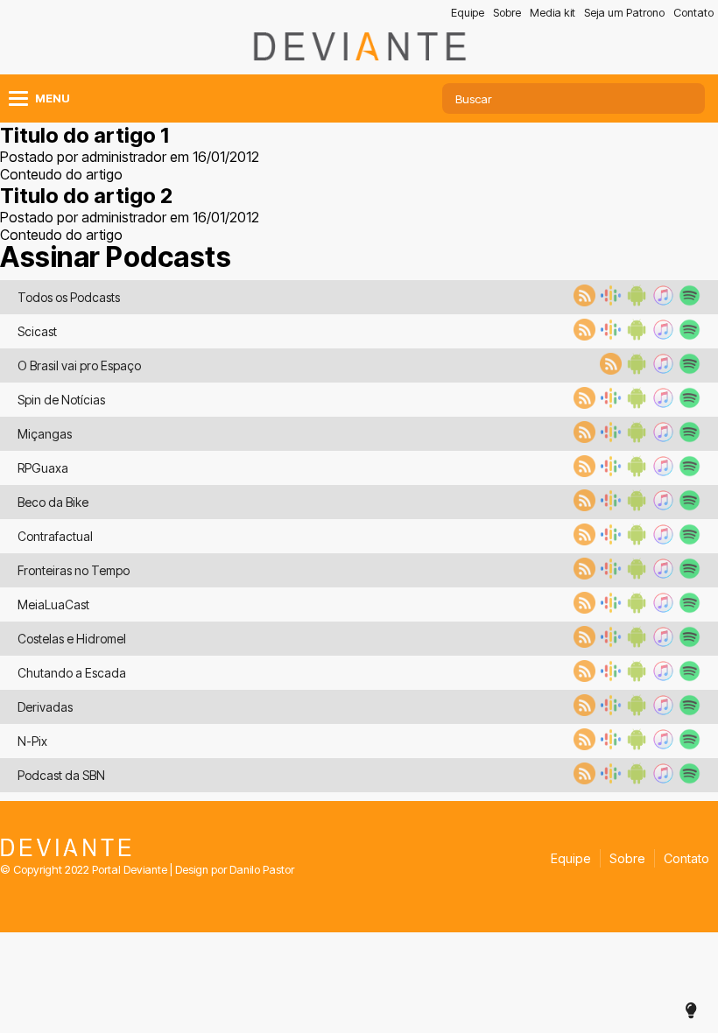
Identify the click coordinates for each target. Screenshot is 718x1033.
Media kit (552, 12)
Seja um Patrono (624, 12)
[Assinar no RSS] (582, 301)
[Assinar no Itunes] (661, 301)
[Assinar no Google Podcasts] (608, 301)
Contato (693, 12)
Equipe (467, 12)
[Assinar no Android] (635, 301)
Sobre (507, 12)
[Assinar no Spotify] (687, 301)
